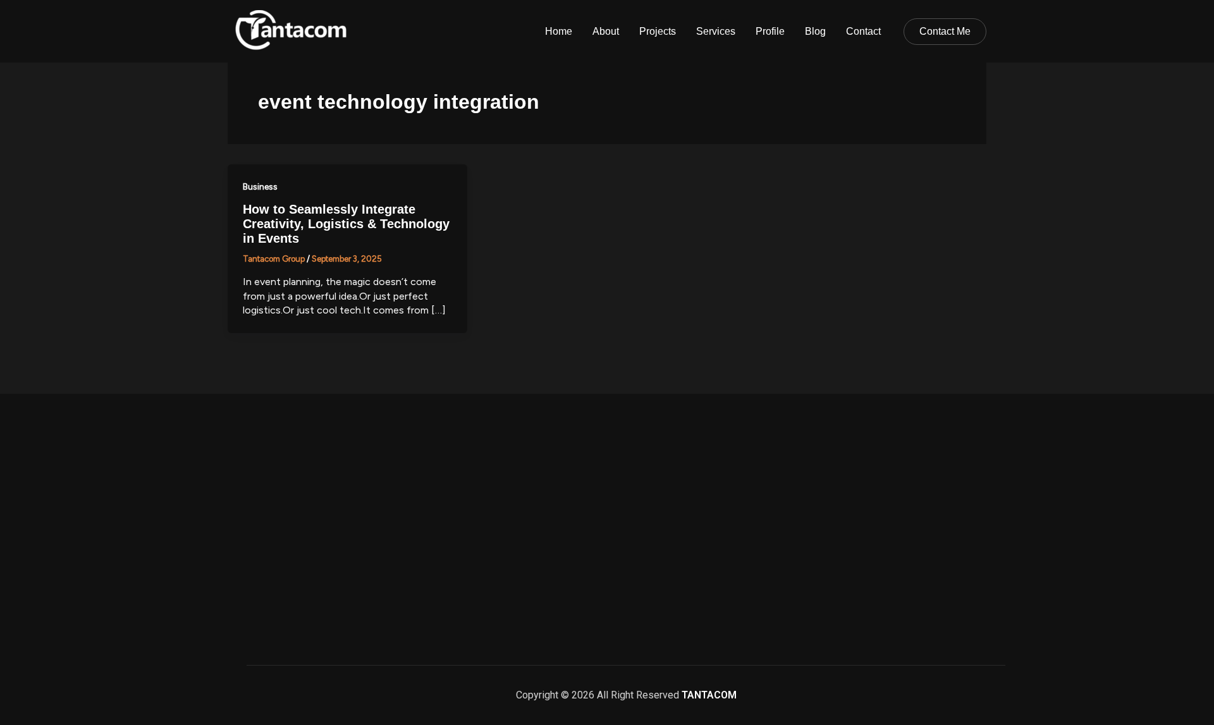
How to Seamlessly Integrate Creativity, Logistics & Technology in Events (346, 223)
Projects (657, 31)
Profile (770, 31)
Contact (863, 31)
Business (260, 186)
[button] (945, 31)
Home (558, 31)
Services (715, 31)
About (605, 31)
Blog (815, 31)
